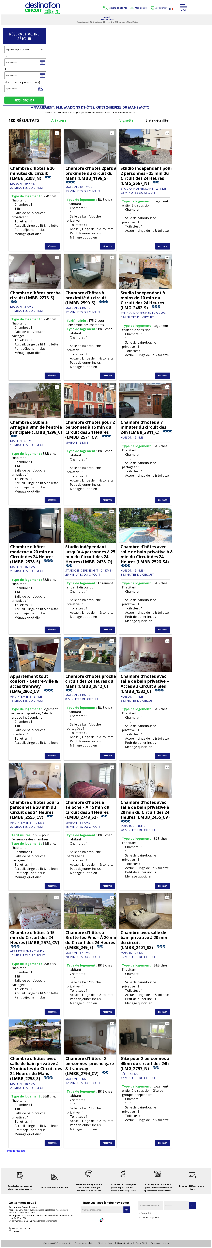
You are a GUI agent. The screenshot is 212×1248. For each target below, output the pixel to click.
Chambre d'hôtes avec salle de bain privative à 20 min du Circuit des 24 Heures (145, 809)
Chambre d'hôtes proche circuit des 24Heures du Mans (90, 681)
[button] (158, 7)
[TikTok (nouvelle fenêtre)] (101, 1219)
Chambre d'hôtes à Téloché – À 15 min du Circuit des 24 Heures (87, 809)
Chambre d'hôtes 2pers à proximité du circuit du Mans (90, 173)
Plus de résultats (16, 1150)
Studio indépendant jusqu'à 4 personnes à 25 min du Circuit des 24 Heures (90, 554)
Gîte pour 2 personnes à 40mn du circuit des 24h (145, 1063)
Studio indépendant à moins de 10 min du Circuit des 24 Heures (143, 300)
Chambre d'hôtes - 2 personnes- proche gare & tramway (89, 1066)
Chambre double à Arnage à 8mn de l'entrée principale (36, 427)
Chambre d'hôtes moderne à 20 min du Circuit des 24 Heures (32, 554)
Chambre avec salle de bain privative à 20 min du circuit (144, 940)
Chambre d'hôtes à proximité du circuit (85, 298)
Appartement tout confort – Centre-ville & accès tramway (34, 683)
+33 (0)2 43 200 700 (117, 8)
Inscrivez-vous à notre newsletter (106, 1202)
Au (6, 69)
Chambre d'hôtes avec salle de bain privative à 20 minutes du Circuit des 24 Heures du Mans (36, 1068)
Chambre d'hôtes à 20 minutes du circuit (32, 173)
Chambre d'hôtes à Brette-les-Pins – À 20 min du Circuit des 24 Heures (91, 940)
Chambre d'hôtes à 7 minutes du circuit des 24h (143, 427)
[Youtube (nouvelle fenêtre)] (120, 1219)
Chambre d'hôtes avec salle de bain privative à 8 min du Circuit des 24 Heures (146, 554)
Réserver (52, 246)
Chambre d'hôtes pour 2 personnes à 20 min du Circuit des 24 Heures (35, 809)
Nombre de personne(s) (22, 82)
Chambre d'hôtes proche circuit (35, 295)
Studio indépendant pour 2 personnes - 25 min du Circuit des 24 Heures (146, 175)
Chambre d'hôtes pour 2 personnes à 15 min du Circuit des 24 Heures (90, 429)
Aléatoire (58, 120)
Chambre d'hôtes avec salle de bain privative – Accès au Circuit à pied (145, 683)
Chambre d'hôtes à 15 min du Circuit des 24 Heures (34, 937)
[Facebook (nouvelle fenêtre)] (92, 1219)
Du (6, 56)
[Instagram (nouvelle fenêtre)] (111, 1219)
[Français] (173, 9)
